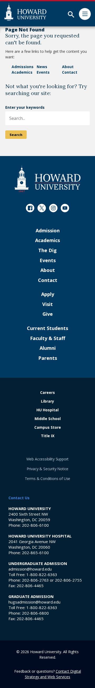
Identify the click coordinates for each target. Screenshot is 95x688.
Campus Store (47, 427)
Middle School (48, 419)
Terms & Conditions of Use (47, 478)
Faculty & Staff (47, 338)
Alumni (48, 348)
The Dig (47, 250)
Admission (48, 231)
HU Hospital (47, 410)
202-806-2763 (35, 580)
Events (43, 72)
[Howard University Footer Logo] (47, 178)
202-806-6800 (35, 613)
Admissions (23, 66)
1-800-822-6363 (41, 574)
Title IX (47, 436)
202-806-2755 (68, 580)
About (68, 66)
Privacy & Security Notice (48, 468)
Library (47, 401)
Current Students (47, 328)
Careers (47, 392)
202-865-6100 (35, 552)
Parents (47, 358)
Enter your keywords (25, 107)
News (42, 66)
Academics (22, 72)
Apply (47, 294)
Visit (47, 304)
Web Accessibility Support (47, 458)
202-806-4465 (30, 585)
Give (47, 314)
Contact (69, 72)
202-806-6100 (35, 525)
